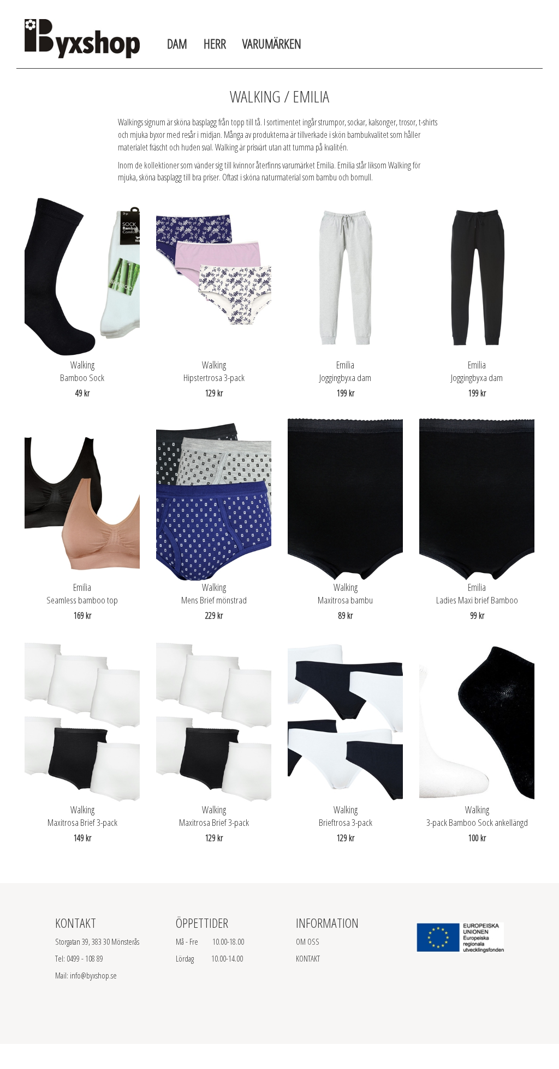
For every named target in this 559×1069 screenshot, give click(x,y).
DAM (177, 43)
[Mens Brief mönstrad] (213, 499)
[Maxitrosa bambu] (345, 499)
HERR (215, 43)
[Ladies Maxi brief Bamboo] (476, 499)
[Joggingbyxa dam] (345, 276)
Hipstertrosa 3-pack (214, 377)
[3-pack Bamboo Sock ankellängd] (476, 721)
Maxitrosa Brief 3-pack (82, 822)
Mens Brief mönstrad (214, 600)
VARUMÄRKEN (271, 43)
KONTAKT (308, 958)
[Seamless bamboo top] (82, 499)
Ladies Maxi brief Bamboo (477, 600)
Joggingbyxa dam (345, 377)
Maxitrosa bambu (345, 600)
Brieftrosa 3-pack (345, 822)
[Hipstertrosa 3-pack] (213, 276)
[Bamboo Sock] (82, 276)
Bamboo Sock (82, 377)
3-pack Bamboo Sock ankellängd (477, 822)
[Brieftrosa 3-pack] (345, 721)
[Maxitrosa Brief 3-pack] (82, 721)
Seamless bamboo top (82, 600)
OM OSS (307, 941)
